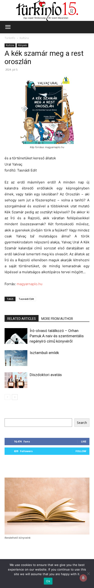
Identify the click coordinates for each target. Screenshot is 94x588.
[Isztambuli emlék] (16, 358)
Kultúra (24, 38)
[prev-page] (7, 397)
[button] (7, 27)
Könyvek (22, 45)
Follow (81, 451)
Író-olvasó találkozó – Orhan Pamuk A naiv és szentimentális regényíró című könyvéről (57, 335)
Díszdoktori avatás (46, 374)
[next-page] (15, 397)
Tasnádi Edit (26, 299)
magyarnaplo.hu (29, 284)
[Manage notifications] (83, 578)
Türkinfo (10, 38)
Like (83, 441)
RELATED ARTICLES (21, 319)
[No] (88, 573)
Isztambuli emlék (44, 352)
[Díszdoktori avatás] (16, 380)
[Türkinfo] (47, 10)
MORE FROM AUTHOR (57, 319)
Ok (48, 581)
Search (82, 422)
